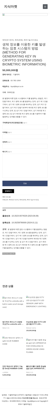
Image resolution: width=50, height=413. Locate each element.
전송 (25, 183)
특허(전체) (19, 40)
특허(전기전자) (8, 40)
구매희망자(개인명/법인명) (14, 123)
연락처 (7, 142)
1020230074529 (9, 254)
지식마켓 (10, 6)
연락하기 (8, 191)
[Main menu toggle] (45, 6)
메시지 (7, 152)
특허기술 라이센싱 (31, 40)
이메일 (7, 132)
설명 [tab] (4, 210)
